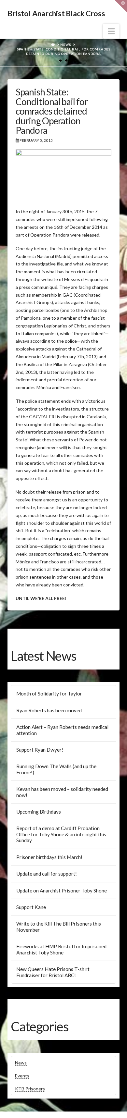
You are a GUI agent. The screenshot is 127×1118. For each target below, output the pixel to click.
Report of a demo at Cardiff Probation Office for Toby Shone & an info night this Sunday (61, 834)
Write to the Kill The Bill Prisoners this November (58, 927)
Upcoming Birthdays (38, 812)
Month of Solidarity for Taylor (49, 693)
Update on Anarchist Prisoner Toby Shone (61, 890)
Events (22, 1075)
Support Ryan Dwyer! (39, 750)
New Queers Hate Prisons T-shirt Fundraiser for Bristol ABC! (53, 972)
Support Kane (31, 907)
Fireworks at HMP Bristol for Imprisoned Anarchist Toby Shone (61, 949)
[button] (111, 31)
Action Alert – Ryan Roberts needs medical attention (62, 730)
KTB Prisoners (30, 1088)
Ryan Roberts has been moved (49, 710)
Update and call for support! (46, 874)
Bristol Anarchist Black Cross (56, 13)
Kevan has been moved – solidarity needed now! (62, 792)
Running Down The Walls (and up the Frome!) (56, 769)
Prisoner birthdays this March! (49, 857)
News (21, 1062)
